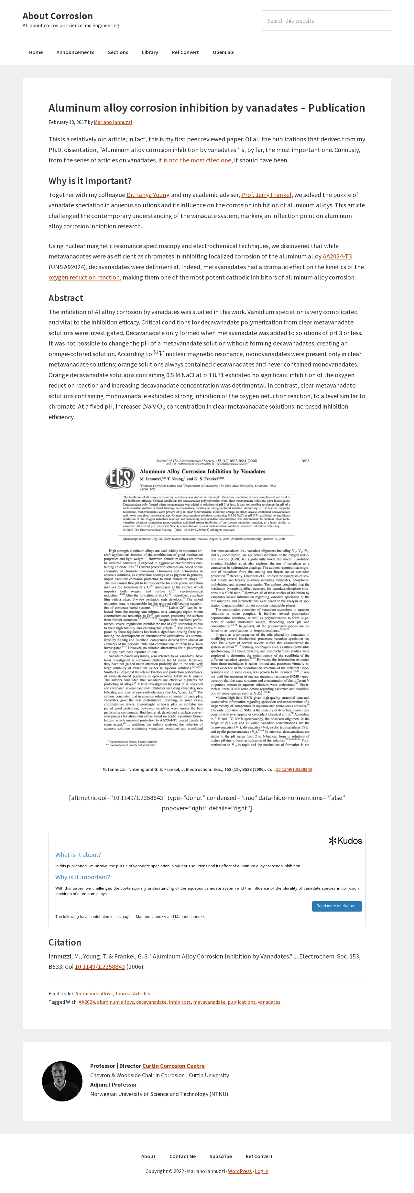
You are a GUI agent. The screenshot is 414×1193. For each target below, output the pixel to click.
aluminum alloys (115, 1002)
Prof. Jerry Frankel (266, 195)
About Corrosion (58, 15)
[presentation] (158, 353)
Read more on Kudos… (337, 906)
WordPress (240, 1171)
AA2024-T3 (337, 256)
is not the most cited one (197, 160)
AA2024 (87, 1002)
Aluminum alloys (94, 993)
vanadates (269, 1002)
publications (242, 1002)
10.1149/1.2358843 (294, 769)
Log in (261, 1171)
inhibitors (180, 1002)
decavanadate (151, 1002)
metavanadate (209, 1002)
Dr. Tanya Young (148, 195)
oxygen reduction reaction (84, 277)
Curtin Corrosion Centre (173, 1065)
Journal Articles (132, 993)
